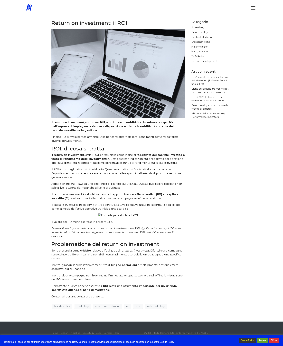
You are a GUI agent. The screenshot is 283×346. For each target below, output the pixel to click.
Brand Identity (199, 32)
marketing (83, 306)
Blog (117, 333)
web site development (204, 61)
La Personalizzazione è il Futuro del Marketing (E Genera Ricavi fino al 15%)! (209, 80)
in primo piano (199, 46)
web (138, 306)
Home (54, 333)
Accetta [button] (262, 340)
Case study (88, 333)
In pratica (75, 333)
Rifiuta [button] (274, 340)
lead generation (200, 51)
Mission (64, 333)
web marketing (156, 306)
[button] (253, 8)
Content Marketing (202, 37)
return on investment (107, 306)
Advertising (197, 27)
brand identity (62, 306)
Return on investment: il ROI (89, 23)
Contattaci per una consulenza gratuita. (77, 296)
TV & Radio (197, 56)
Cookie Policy (247, 340)
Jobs (98, 333)
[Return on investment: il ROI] (118, 73)
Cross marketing (200, 41)
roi (127, 306)
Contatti (108, 333)
